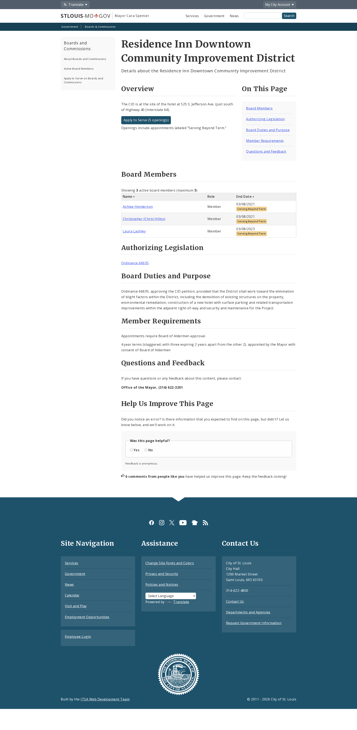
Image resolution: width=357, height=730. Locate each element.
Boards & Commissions (100, 27)
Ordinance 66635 (135, 263)
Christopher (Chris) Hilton (144, 219)
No (150, 450)
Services (192, 16)
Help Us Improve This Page (167, 404)
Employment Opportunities (87, 617)
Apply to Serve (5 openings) (146, 120)
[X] (171, 522)
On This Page (264, 89)
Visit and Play (76, 606)
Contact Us (235, 601)
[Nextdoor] (195, 522)
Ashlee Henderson (138, 206)
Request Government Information (253, 623)
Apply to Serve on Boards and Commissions (83, 80)
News (234, 16)
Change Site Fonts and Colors (169, 563)
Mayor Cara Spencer (132, 15)
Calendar (72, 595)
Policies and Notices (161, 584)
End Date (244, 196)
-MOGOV (85, 15)
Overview (137, 89)
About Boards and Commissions (85, 59)
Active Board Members (79, 68)
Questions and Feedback (266, 151)
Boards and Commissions (77, 46)
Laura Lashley (134, 231)
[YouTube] (183, 522)
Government (214, 16)
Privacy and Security (161, 574)
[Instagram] (161, 522)
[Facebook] (151, 522)
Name (127, 196)
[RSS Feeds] (205, 522)
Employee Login (78, 636)
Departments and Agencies (248, 612)
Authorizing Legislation (265, 119)
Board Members (259, 108)
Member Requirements (265, 140)
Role (211, 196)
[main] (178, 260)
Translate (181, 602)
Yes (136, 450)
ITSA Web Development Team (105, 699)
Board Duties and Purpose (268, 130)
